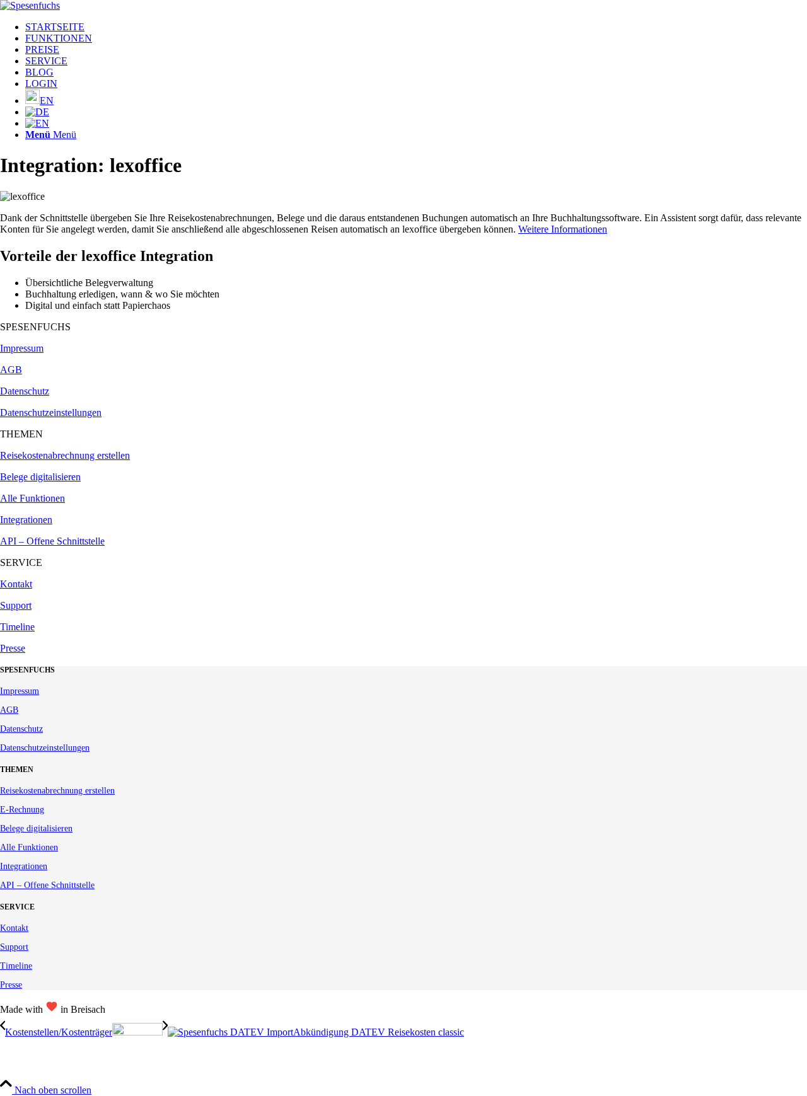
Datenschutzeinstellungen (51, 412)
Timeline (17, 626)
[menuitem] (416, 27)
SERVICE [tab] (21, 562)
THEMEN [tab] (21, 434)
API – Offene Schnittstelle (52, 541)
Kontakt (16, 584)
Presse (12, 648)
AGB (11, 369)
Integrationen (26, 519)
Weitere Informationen (562, 229)
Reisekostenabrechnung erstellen (65, 455)
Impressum (22, 348)
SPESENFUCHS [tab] (35, 326)
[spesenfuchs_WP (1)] (30, 5)
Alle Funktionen (32, 498)
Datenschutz (24, 391)
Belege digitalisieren (40, 476)
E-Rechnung (22, 809)
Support (16, 605)
